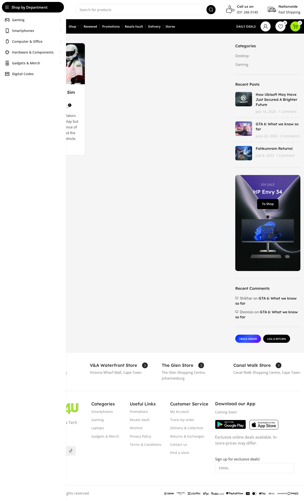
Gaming (241, 64)
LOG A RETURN (276, 339)
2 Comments (289, 136)
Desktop (242, 55)
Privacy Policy (140, 436)
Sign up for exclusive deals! (237, 459)
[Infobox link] (242, 9)
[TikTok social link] (71, 451)
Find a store (179, 452)
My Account (179, 411)
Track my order (182, 419)
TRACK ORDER (248, 339)
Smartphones (102, 411)
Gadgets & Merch (105, 436)
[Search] (211, 9)
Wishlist (136, 428)
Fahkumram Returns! (274, 148)
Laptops (97, 428)
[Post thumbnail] (243, 103)
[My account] (265, 26)
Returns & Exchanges (187, 436)
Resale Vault (139, 419)
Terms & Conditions (145, 444)
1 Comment (287, 111)
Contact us (178, 444)
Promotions (139, 411)
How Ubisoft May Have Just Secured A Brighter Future (276, 99)
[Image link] (230, 424)
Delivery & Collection (186, 428)
